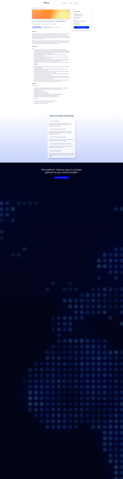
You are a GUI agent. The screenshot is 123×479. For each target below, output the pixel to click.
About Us (71, 2)
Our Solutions (64, 2)
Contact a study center (81, 27)
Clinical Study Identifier (78, 17)
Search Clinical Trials (35, 8)
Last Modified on (76, 23)
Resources (76, 2)
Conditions (75, 13)
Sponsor (75, 20)
